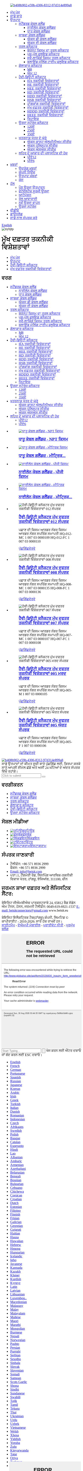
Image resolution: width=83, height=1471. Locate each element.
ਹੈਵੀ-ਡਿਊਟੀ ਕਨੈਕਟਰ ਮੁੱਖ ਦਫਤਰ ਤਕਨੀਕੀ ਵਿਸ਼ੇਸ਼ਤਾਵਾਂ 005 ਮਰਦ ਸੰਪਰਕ (44, 673)
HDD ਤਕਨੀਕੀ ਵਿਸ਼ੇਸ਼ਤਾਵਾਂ (44, 96)
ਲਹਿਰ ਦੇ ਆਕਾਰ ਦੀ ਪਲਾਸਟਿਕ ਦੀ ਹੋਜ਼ (43, 153)
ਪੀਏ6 (30, 161)
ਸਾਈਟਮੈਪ (8, 925)
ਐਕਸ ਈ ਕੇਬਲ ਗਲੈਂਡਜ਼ (41, 43)
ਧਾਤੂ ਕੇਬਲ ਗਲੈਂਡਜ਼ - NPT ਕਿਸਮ (43, 439)
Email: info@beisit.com (26, 871)
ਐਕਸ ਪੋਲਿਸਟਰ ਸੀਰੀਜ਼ (42, 145)
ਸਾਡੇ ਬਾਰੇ (16, 16)
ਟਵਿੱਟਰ (28, 842)
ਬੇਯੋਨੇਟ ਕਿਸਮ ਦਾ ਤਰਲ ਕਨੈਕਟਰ (48, 50)
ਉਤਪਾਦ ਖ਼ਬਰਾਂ (28, 176)
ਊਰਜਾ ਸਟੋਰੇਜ (27, 206)
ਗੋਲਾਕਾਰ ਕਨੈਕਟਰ (30, 65)
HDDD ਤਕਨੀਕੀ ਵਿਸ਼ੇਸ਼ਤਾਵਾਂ (45, 111)
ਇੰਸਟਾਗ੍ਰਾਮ (38, 846)
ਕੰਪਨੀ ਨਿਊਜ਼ (27, 172)
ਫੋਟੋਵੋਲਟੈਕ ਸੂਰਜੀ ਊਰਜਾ (34, 191)
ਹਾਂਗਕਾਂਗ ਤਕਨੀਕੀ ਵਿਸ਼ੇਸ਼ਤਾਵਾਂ (46, 104)
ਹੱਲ (12, 183)
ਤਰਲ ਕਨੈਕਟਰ (28, 46)
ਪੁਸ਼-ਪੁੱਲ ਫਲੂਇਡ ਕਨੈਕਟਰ (43, 54)
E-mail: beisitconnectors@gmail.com (41, 908)
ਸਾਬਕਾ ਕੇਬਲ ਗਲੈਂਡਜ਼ (32, 35)
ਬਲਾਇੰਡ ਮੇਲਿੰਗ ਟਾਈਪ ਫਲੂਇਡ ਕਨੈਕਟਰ (53, 62)
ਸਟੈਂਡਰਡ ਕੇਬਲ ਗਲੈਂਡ (32, 24)
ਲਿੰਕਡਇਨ (33, 838)
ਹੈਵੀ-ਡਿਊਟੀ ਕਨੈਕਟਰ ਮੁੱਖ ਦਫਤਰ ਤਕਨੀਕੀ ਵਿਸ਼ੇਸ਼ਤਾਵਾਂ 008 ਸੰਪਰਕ (44, 570)
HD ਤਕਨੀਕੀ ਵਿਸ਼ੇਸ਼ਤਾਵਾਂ (43, 92)
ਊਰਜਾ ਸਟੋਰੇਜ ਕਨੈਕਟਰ (33, 123)
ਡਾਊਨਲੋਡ (16, 214)
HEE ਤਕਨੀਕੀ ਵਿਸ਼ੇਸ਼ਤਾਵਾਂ (44, 88)
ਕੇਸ (21, 180)
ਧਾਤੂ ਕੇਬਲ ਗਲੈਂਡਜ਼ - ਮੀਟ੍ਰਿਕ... (42, 455)
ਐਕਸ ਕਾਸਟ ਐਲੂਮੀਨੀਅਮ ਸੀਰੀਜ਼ (49, 142)
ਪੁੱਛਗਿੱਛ (24, 548)
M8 (29, 69)
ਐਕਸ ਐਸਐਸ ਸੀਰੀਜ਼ (41, 149)
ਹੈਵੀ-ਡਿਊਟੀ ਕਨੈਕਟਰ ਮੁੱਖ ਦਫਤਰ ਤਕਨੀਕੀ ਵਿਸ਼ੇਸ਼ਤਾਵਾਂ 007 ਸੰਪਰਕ (44, 620)
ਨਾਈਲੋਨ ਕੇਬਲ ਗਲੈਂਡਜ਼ (41, 27)
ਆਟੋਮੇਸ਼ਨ (25, 195)
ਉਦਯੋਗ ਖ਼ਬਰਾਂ (28, 168)
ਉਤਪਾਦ (15, 20)
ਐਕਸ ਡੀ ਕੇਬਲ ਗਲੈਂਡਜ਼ (41, 39)
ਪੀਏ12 (31, 157)
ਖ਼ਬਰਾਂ (14, 164)
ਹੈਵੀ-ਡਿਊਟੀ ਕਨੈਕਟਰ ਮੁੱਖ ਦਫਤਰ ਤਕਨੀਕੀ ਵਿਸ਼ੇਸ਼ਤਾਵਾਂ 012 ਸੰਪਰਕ (44, 519)
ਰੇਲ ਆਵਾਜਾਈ (28, 199)
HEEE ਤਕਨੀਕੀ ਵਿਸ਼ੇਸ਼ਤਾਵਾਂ (45, 115)
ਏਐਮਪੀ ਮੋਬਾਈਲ (29, 925)
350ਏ (31, 134)
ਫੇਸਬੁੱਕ (27, 834)
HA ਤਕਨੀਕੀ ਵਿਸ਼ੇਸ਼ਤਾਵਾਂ (43, 81)
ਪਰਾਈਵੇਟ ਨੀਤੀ (53, 925)
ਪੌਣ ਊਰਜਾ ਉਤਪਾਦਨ (32, 187)
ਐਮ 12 (32, 73)
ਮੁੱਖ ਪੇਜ (15, 12)
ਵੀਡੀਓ (14, 210)
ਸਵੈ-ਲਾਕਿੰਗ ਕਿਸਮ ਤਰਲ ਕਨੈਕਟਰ (48, 58)
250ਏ (31, 130)
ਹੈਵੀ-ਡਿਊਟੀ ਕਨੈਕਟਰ (32, 77)
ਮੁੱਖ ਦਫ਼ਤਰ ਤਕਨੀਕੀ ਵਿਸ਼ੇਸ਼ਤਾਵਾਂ (48, 107)
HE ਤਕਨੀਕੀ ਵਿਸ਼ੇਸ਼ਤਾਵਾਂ (43, 85)
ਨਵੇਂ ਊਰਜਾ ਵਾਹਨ (29, 203)
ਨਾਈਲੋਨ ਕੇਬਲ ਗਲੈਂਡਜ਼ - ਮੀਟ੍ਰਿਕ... (45, 497)
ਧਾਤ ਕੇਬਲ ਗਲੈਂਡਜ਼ (38, 31)
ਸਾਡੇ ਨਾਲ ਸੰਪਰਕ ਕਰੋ (23, 218)
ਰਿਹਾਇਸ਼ (33, 119)
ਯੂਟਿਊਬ (29, 830)
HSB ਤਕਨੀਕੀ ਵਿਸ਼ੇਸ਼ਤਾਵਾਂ (44, 100)
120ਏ (31, 126)
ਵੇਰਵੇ (32, 548)
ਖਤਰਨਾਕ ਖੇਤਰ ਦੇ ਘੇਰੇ (33, 138)
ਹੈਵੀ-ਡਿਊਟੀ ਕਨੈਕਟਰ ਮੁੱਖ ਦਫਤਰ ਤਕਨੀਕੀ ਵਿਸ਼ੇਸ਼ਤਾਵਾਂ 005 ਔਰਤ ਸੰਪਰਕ (44, 725)
